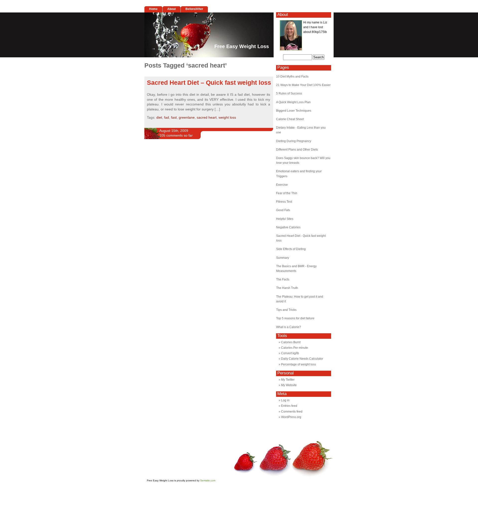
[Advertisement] (202, 161)
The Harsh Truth (287, 288)
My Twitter (288, 379)
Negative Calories (288, 227)
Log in (285, 400)
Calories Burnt (290, 342)
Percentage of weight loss (298, 364)
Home (153, 9)
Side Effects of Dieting (291, 249)
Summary (282, 257)
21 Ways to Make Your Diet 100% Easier (303, 85)
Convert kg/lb (290, 353)
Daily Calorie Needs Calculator (302, 358)
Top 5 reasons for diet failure (295, 318)
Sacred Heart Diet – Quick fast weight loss (209, 82)
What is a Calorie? (288, 327)
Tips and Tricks (286, 310)
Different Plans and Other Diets (297, 149)
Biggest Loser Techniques (293, 110)
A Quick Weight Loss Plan (293, 102)
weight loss (227, 117)
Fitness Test (284, 201)
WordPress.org (291, 417)
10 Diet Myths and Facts (292, 76)
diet (159, 117)
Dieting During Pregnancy (293, 141)
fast (174, 117)
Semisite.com (207, 480)
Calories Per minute (294, 347)
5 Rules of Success (289, 93)
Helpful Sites (284, 219)
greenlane (187, 117)
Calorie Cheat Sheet (290, 119)
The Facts (282, 279)
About (171, 9)
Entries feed (289, 406)
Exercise (282, 184)
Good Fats (283, 210)
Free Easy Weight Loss (241, 46)
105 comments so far (176, 135)
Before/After (194, 9)
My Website (289, 385)
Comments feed (291, 411)
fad (166, 117)
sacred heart (207, 117)
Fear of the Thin (286, 193)
